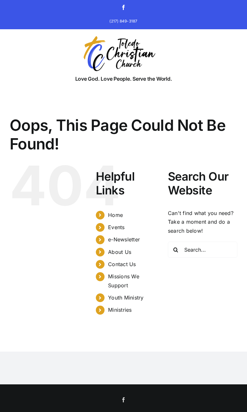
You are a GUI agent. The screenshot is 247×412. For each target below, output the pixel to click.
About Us (119, 252)
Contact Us (122, 264)
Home (115, 215)
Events (116, 227)
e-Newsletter (124, 239)
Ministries (120, 310)
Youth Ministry (125, 297)
